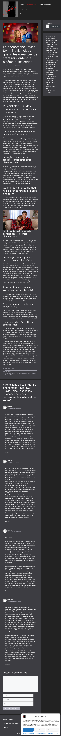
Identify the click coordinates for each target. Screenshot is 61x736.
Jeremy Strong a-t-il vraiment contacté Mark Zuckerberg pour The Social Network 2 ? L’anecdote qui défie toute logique (52, 66)
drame (5, 143)
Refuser (40, 730)
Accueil (22, 4)
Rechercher (49, 23)
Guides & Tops (23, 9)
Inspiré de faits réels (45, 4)
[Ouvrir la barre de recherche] (20, 13)
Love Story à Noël (18, 90)
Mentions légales (8, 719)
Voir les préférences (52, 730)
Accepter (28, 730)
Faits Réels (10, 530)
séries (17, 73)
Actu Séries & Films (32, 4)
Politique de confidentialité (28, 733)
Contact (5, 727)
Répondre (7, 452)
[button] (58, 716)
